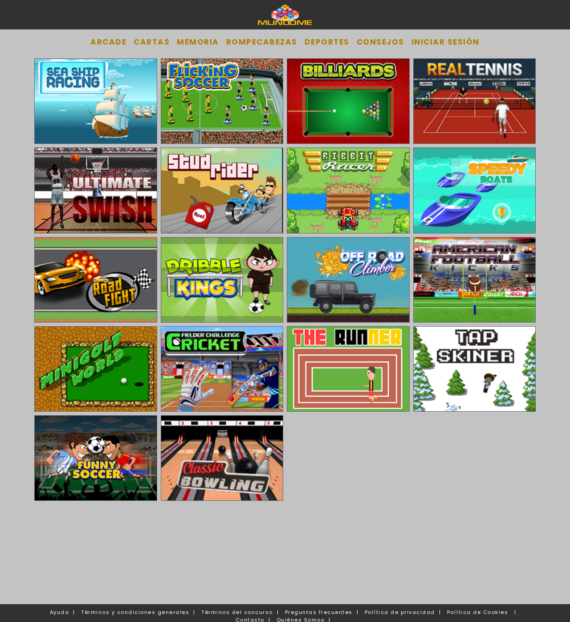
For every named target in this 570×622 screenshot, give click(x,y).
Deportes (327, 42)
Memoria (198, 42)
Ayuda (59, 612)
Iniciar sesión (445, 42)
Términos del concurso (237, 612)
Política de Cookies (478, 612)
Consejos (380, 42)
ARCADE (108, 42)
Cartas (152, 42)
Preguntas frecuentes (319, 612)
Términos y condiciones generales (135, 612)
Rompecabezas (261, 42)
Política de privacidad (400, 612)
